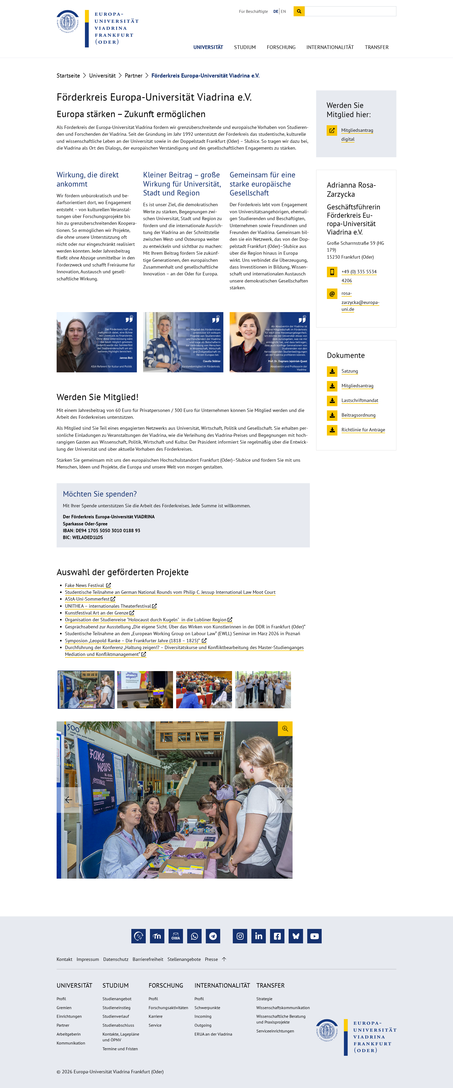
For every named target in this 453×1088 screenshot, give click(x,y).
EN (283, 11)
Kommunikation (71, 1043)
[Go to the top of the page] (224, 959)
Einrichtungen (69, 1016)
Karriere (156, 1016)
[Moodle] (157, 936)
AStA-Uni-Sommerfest (87, 599)
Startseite (68, 75)
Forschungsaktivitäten (168, 1007)
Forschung (281, 47)
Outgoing (203, 1025)
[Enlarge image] (285, 728)
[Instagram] (240, 936)
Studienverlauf (116, 1016)
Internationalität (330, 47)
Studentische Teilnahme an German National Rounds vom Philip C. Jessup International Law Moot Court (170, 592)
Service (155, 1025)
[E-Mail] (176, 936)
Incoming (203, 1016)
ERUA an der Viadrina (213, 1034)
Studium (245, 47)
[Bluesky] (296, 936)
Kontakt (64, 959)
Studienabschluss (118, 1025)
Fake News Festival (85, 585)
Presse (211, 959)
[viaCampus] (138, 936)
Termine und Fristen (120, 1048)
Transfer (377, 47)
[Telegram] (213, 936)
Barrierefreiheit (148, 959)
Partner (133, 75)
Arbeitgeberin (69, 1034)
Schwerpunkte (207, 1007)
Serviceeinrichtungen (275, 1030)
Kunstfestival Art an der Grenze (96, 613)
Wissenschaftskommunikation (283, 1007)
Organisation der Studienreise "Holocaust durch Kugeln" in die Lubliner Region (145, 620)
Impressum (88, 959)
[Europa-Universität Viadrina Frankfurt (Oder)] (97, 28)
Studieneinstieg (117, 1007)
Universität (208, 47)
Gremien (64, 1007)
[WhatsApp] (194, 936)
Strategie (264, 998)
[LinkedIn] (258, 936)
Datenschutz (115, 959)
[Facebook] (277, 936)
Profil (61, 998)
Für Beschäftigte (253, 11)
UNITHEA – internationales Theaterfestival (108, 606)
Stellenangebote (184, 959)
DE (275, 11)
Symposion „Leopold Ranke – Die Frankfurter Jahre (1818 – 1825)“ (133, 641)
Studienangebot (117, 998)
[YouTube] (314, 936)
